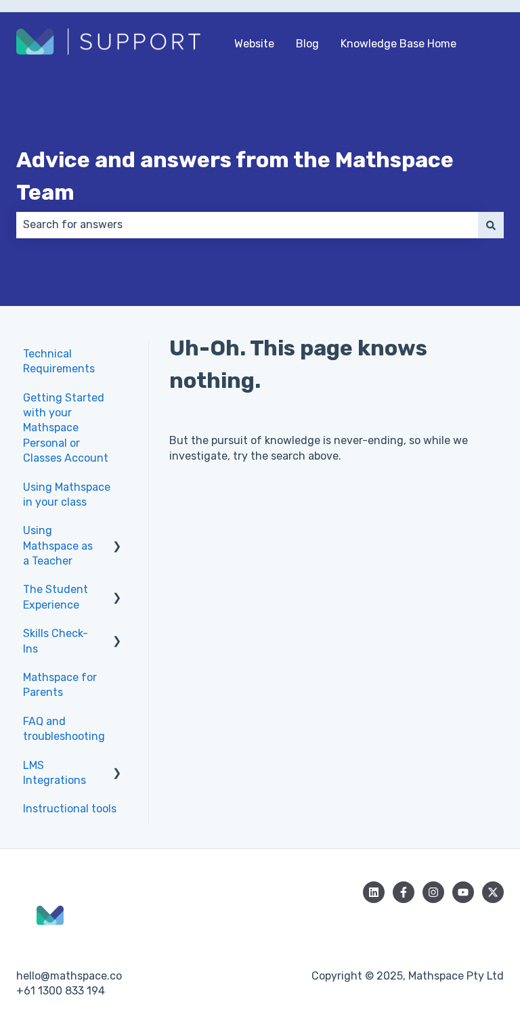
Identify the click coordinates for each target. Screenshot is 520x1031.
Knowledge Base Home (398, 43)
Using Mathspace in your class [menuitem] (66, 494)
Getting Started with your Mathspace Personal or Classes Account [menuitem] (65, 428)
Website (254, 43)
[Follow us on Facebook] (403, 892)
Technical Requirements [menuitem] (59, 361)
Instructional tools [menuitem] (69, 808)
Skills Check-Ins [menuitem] (55, 641)
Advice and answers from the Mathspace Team (235, 176)
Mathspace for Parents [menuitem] (60, 685)
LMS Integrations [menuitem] (54, 773)
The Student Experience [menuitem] (55, 597)
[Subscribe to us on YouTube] (463, 892)
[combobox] (247, 225)
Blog (307, 43)
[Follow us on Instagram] (433, 892)
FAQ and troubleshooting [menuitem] (64, 729)
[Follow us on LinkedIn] (374, 892)
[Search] (491, 225)
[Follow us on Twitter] (493, 892)
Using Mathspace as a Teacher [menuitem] (58, 545)
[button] (117, 532)
